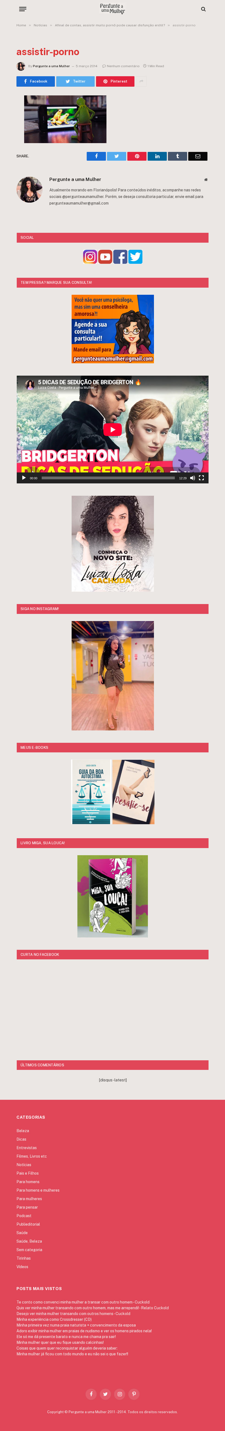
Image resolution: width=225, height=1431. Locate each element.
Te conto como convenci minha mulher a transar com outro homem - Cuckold (83, 1302)
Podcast (24, 1216)
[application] (113, 429)
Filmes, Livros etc (31, 1156)
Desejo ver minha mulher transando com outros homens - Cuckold (73, 1313)
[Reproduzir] (24, 478)
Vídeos (22, 1267)
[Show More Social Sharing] (141, 81)
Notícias (23, 1165)
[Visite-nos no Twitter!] (135, 262)
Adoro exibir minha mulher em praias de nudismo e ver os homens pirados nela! (84, 1331)
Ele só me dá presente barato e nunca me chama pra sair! (66, 1336)
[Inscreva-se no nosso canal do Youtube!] (105, 262)
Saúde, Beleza (29, 1241)
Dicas (21, 1139)
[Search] (203, 9)
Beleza (22, 1131)
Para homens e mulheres (38, 1190)
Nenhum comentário (123, 66)
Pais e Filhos (27, 1173)
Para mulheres (29, 1199)
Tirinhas (23, 1258)
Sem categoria (29, 1250)
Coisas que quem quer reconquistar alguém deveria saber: (66, 1348)
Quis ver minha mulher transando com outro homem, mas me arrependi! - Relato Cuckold (92, 1308)
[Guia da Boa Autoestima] (91, 822)
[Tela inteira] (201, 478)
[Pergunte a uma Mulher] (112, 9)
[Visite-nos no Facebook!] (120, 262)
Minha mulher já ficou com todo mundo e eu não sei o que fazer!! (72, 1354)
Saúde (22, 1233)
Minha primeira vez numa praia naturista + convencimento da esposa (76, 1325)
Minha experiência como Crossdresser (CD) (54, 1319)
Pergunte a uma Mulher (51, 66)
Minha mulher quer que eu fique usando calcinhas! (60, 1342)
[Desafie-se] (133, 822)
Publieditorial (28, 1224)
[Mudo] (192, 478)
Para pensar (27, 1207)
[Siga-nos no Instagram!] (90, 262)
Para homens (28, 1182)
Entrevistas (26, 1148)
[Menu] (22, 9)
